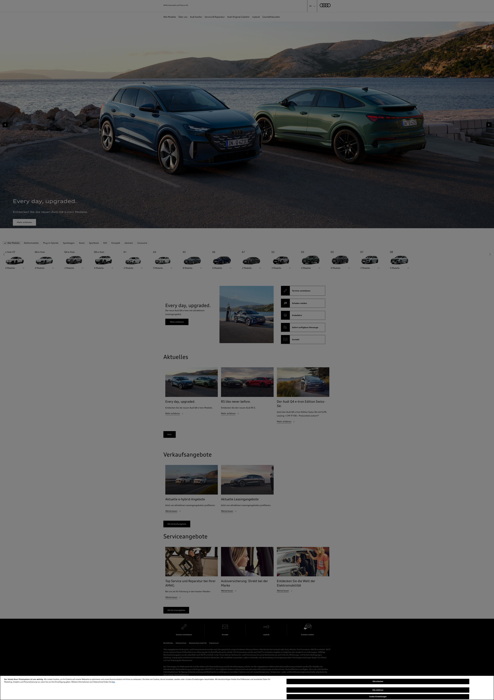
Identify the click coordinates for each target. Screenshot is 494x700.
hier (113, 682)
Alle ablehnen (377, 690)
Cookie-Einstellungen (378, 696)
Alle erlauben (378, 681)
